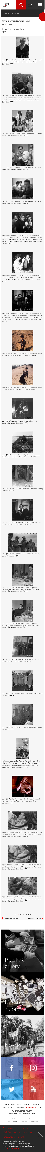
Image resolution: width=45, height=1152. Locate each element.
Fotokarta (6, 5)
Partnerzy (35, 1105)
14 (31, 914)
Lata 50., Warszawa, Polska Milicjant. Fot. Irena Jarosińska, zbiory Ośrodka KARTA (20, 422)
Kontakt (20, 1107)
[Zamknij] (40, 1134)
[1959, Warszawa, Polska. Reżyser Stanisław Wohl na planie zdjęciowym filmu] (22, 820)
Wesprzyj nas (31, 1107)
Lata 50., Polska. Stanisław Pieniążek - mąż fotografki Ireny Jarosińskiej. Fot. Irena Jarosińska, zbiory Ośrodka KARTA (22, 62)
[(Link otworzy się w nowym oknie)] (12, 1068)
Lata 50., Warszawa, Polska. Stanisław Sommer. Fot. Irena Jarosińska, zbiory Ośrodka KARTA (22, 524)
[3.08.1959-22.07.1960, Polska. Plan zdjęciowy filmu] (22, 748)
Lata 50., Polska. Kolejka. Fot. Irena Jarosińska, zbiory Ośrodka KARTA (22, 694)
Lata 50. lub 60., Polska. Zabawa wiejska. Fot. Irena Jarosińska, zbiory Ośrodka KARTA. (21, 169)
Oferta (26, 1105)
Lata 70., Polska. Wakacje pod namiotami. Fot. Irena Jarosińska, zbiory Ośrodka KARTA (22, 135)
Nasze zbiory (16, 1105)
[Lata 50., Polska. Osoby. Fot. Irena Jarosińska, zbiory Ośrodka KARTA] (22, 714)
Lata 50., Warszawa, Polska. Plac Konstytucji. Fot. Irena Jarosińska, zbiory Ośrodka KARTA (20, 660)
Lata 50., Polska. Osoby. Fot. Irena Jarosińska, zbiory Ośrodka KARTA (22, 728)
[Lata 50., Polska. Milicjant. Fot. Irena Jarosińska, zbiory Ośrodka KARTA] (22, 476)
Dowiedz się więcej (11, 1148)
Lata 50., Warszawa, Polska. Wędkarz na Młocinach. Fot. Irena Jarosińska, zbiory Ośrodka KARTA (21, 456)
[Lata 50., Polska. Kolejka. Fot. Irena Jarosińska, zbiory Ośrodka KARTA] (22, 680)
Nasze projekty (9, 1107)
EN (40, 1107)
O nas (7, 1105)
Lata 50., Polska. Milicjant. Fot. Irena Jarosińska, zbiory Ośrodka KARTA (22, 490)
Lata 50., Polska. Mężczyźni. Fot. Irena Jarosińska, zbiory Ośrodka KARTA (21, 555)
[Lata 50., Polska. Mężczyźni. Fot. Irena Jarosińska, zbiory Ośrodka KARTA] (22, 542)
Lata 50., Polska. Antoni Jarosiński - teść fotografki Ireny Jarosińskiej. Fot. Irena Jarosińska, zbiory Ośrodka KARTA (21, 801)
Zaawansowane (21, 4)
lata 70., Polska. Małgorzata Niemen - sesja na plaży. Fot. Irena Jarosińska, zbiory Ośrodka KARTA (22, 354)
